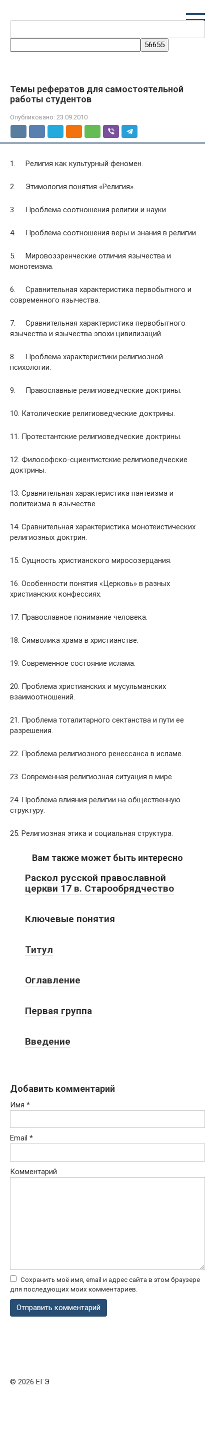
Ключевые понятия (70, 919)
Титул (39, 949)
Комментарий (33, 1171)
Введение (47, 1041)
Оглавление (52, 980)
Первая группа (58, 1011)
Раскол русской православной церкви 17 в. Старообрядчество (99, 883)
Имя (20, 1104)
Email (21, 1137)
